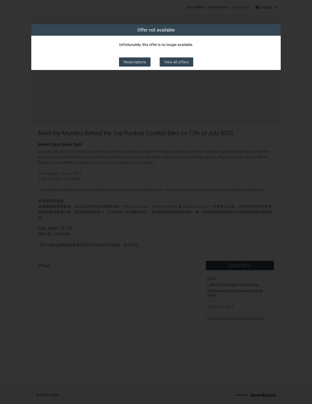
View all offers (176, 62)
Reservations (135, 62)
